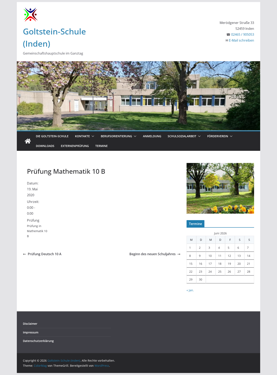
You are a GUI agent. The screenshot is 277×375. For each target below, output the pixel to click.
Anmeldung (152, 136)
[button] (92, 136)
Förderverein (217, 136)
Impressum (30, 332)
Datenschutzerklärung (38, 341)
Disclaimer (30, 324)
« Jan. (190, 290)
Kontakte (82, 136)
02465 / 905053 (242, 34)
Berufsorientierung (116, 136)
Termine (101, 146)
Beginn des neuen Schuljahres (152, 254)
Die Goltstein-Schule (52, 136)
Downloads (45, 146)
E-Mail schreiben (241, 40)
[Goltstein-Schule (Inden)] (28, 141)
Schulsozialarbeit (182, 136)
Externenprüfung (75, 146)
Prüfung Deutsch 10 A (44, 254)
